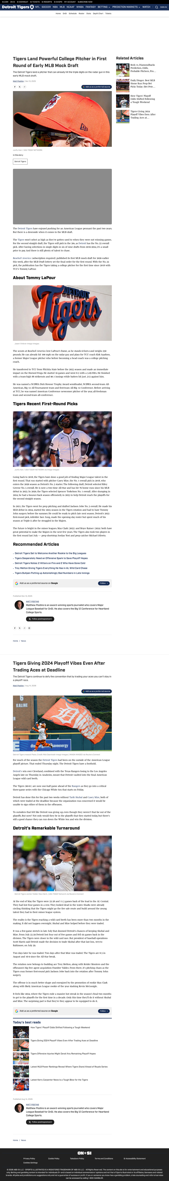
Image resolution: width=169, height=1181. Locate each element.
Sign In (163, 7)
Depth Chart (98, 14)
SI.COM (5, 2)
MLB (62, 7)
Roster (81, 14)
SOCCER (46, 7)
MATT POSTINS (32, 602)
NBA (55, 7)
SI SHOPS (58, 2)
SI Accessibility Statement (135, 1159)
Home (58, 14)
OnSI (65, 14)
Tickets (108, 14)
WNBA (80, 7)
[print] (29, 628)
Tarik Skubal (76, 797)
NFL (37, 7)
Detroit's (17, 771)
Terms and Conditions (104, 1159)
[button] (104, 7)
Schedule (73, 14)
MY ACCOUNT (70, 2)
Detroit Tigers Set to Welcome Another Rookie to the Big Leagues (50, 553)
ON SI (12, 2)
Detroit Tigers (20, 162)
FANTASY (91, 7)
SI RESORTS (47, 2)
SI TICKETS (35, 2)
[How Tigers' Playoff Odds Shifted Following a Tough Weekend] (136, 101)
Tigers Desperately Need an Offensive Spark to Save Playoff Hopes (51, 558)
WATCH (146, 7)
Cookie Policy (53, 1159)
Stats (88, 14)
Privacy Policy (29, 1159)
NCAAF (70, 7)
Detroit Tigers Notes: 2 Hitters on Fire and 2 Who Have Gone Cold (50, 563)
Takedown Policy (77, 1159)
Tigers (21, 239)
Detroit (82, 243)
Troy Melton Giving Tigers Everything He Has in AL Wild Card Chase (51, 568)
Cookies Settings (30, 1163)
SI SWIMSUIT (22, 2)
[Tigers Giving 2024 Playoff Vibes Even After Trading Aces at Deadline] (136, 116)
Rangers (76, 786)
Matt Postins (18, 81)
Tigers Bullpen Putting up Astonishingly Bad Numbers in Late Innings (52, 573)
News (23, 641)
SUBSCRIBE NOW (85, 2)
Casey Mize (93, 797)
